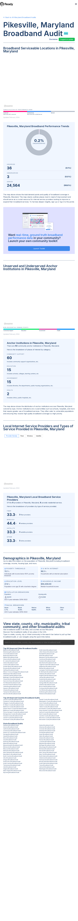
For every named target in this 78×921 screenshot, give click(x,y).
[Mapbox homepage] (8, 106)
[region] (39, 81)
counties (36, 630)
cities (26, 630)
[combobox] (39, 642)
